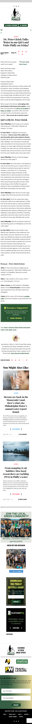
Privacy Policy (12, 714)
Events (6, 327)
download (16, 602)
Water (16, 393)
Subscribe (24, 25)
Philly (16, 36)
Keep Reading (16, 429)
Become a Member (13, 716)
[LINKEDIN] (27, 360)
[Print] (19, 51)
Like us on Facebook (22, 108)
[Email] (23, 51)
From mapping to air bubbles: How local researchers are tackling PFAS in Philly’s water (16, 472)
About (4, 714)
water (14, 330)
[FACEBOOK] (20, 360)
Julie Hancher (5, 53)
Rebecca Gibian (23, 499)
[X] (19, 54)
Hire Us (20, 714)
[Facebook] (26, 51)
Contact (21, 716)
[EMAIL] (16, 360)
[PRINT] (12, 360)
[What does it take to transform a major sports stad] (16, 559)
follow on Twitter (6, 111)
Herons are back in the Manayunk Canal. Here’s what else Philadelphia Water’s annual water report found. (16, 404)
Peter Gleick (8, 330)
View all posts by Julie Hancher (20, 353)
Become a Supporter (12, 25)
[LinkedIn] (23, 54)
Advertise (26, 714)
